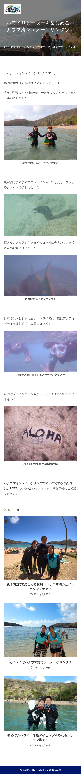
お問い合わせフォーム (35, 488)
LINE (13, 488)
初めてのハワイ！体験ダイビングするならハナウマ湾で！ (40, 737)
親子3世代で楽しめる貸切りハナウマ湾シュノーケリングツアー (41, 586)
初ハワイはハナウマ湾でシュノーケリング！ (40, 662)
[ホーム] (5, 46)
